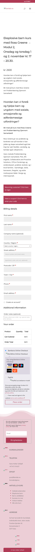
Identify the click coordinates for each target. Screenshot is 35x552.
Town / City (9, 275)
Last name (8, 224)
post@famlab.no (14, 477)
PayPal (10, 377)
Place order (17, 402)
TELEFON (13, 458)
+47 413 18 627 (14, 466)
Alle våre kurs (16, 503)
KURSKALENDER (16, 450)
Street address (10, 250)
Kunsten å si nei (17, 498)
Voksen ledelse (17, 501)
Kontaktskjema (14, 480)
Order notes (12, 314)
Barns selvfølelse (18, 496)
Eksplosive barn (17, 493)
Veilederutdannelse (18, 491)
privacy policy (9, 393)
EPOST (12, 472)
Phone (7, 284)
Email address (10, 293)
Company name (13, 234)
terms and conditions (17, 398)
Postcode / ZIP (10, 265)
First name (8, 215)
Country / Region (11, 243)
